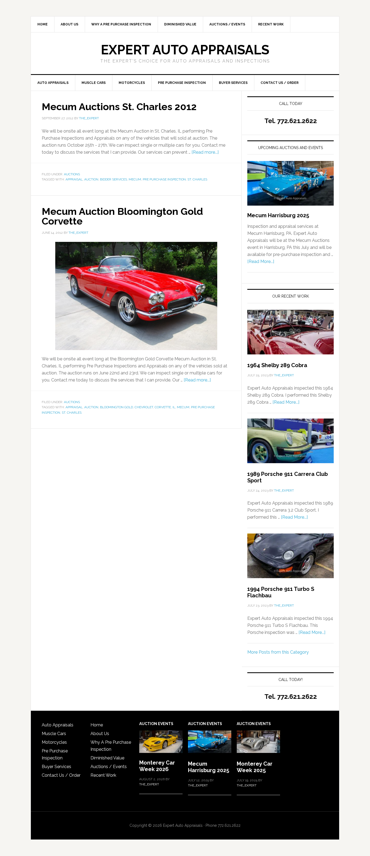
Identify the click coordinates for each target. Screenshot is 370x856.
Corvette (163, 407)
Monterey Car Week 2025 (254, 766)
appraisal (74, 179)
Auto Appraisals (57, 724)
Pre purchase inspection (164, 179)
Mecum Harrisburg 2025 (278, 215)
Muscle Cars (54, 733)
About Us (99, 733)
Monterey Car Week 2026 (157, 765)
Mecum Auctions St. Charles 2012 (119, 106)
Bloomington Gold (116, 407)
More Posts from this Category (278, 652)
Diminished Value (107, 757)
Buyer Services (56, 766)
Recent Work (103, 775)
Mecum (135, 179)
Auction (91, 179)
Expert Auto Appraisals (185, 49)
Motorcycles (54, 742)
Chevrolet (144, 407)
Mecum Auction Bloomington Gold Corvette (122, 216)
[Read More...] (260, 261)
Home (96, 724)
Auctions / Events (108, 766)
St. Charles (197, 179)
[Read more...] (205, 152)
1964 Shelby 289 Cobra (277, 365)
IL (174, 407)
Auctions (72, 174)
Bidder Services (113, 179)
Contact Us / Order (61, 775)
